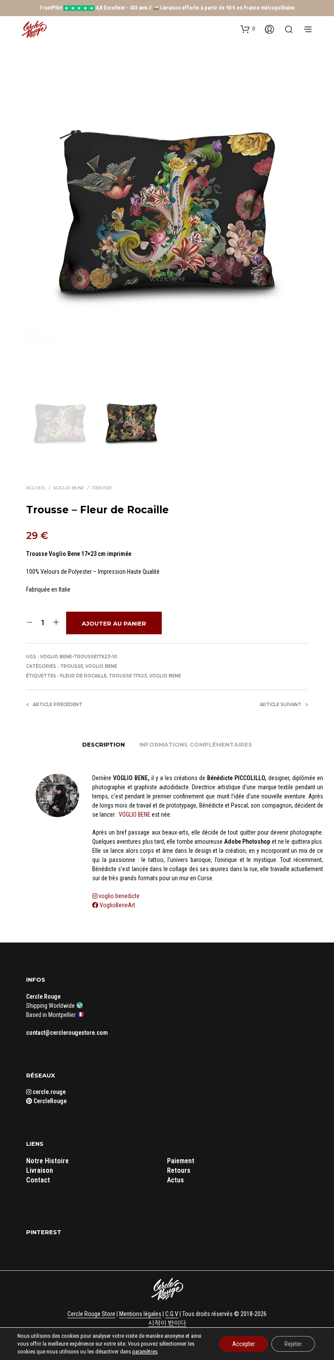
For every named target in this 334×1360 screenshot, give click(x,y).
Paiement (180, 1161)
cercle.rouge (48, 1091)
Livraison (39, 1170)
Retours (178, 1170)
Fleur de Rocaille (83, 676)
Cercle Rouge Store (91, 1314)
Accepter (243, 1343)
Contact (38, 1180)
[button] (247, 28)
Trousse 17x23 (128, 676)
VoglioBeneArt (116, 905)
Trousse (102, 488)
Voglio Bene (68, 488)
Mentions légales (140, 1314)
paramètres (144, 1351)
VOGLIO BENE (134, 814)
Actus (175, 1180)
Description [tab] (103, 744)
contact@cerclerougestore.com (67, 1032)
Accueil (36, 488)
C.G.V (171, 1314)
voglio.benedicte (119, 895)
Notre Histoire (47, 1161)
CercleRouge (49, 1100)
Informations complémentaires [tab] (195, 744)
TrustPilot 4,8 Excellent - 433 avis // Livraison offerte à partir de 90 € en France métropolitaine (167, 8)
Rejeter (293, 1343)
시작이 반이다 (167, 1323)
